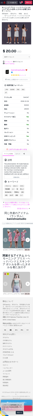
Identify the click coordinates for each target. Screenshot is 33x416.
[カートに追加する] (24, 245)
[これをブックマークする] (27, 245)
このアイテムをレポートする (18, 149)
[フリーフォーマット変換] (6, 92)
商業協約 (5, 377)
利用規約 (5, 382)
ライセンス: (8, 62)
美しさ (22, 189)
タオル (22, 186)
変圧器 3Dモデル (22, 209)
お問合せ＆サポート (11, 362)
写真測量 (7, 189)
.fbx (18, 89)
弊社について (8, 301)
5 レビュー (22, 75)
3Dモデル (6, 337)
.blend (12, 89)
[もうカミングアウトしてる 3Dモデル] (16, 238)
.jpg (6, 89)
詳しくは (9, 409)
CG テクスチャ (7, 346)
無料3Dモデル (7, 343)
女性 (22, 192)
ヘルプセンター (8, 368)
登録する (28, 2)
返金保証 (5, 385)
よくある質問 (7, 371)
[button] (27, 239)
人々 (13, 189)
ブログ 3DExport (8, 355)
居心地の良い (8, 192)
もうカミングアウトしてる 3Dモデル (13, 250)
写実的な (16, 192)
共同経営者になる (8, 352)
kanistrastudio (18, 70)
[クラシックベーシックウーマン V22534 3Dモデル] (16, 282)
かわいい (15, 186)
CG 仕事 (5, 358)
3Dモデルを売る (8, 349)
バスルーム (8, 186)
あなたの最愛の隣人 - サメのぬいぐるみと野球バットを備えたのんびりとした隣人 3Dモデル (16, 205)
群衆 (17, 195)
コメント (17, 154)
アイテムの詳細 (8, 154)
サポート (5, 365)
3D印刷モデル (7, 340)
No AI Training (9, 64)
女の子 (11, 195)
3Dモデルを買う (9, 334)
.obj (23, 89)
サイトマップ (16, 398)
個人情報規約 (7, 380)
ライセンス (6, 374)
